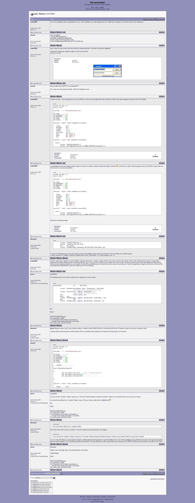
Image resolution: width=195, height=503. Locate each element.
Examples (103, 496)
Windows (42, 14)
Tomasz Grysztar (97, 499)
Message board (111, 496)
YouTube (111, 499)
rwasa (102, 501)
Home (92, 7)
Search (97, 7)
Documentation (96, 496)
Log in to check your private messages (95, 9)
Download (89, 496)
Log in (107, 9)
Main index (82, 496)
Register (102, 7)
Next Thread (161, 478)
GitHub (106, 499)
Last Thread (154, 478)
